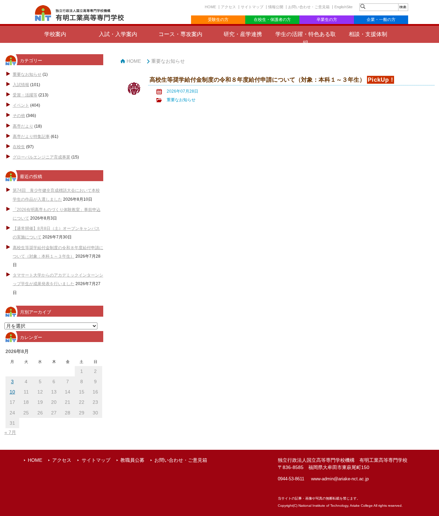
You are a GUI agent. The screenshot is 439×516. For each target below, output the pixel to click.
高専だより (23, 126)
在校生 (19, 146)
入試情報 (21, 84)
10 (12, 392)
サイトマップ (252, 7)
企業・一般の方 (381, 19)
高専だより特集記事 (31, 136)
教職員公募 (132, 460)
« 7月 (10, 432)
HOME (210, 7)
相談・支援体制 (368, 34)
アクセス (228, 7)
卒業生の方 (327, 19)
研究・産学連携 (243, 34)
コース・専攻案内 (180, 34)
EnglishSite (343, 7)
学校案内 (55, 34)
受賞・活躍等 (25, 95)
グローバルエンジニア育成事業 (41, 157)
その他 (19, 115)
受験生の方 (218, 19)
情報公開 (275, 7)
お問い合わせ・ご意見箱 (309, 7)
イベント (21, 105)
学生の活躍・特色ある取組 (305, 38)
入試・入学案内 (118, 34)
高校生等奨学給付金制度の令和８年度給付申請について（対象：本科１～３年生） (257, 80)
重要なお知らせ (27, 74)
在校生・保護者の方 (272, 19)
